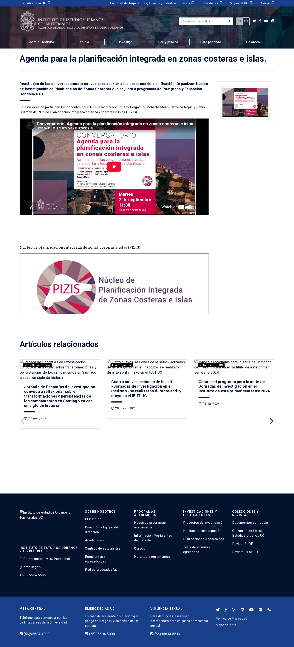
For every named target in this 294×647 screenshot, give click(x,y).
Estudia (83, 42)
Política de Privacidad (231, 618)
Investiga (126, 42)
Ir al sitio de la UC (35, 3)
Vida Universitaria (37, 365)
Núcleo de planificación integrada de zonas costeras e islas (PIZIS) (80, 247)
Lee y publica (168, 42)
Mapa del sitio (226, 625)
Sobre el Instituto (41, 42)
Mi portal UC (241, 3)
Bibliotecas (212, 3)
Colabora (253, 42)
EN (246, 21)
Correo (267, 3)
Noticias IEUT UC (211, 365)
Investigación (121, 365)
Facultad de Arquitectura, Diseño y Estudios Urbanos (152, 3)
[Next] (271, 421)
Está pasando (210, 42)
